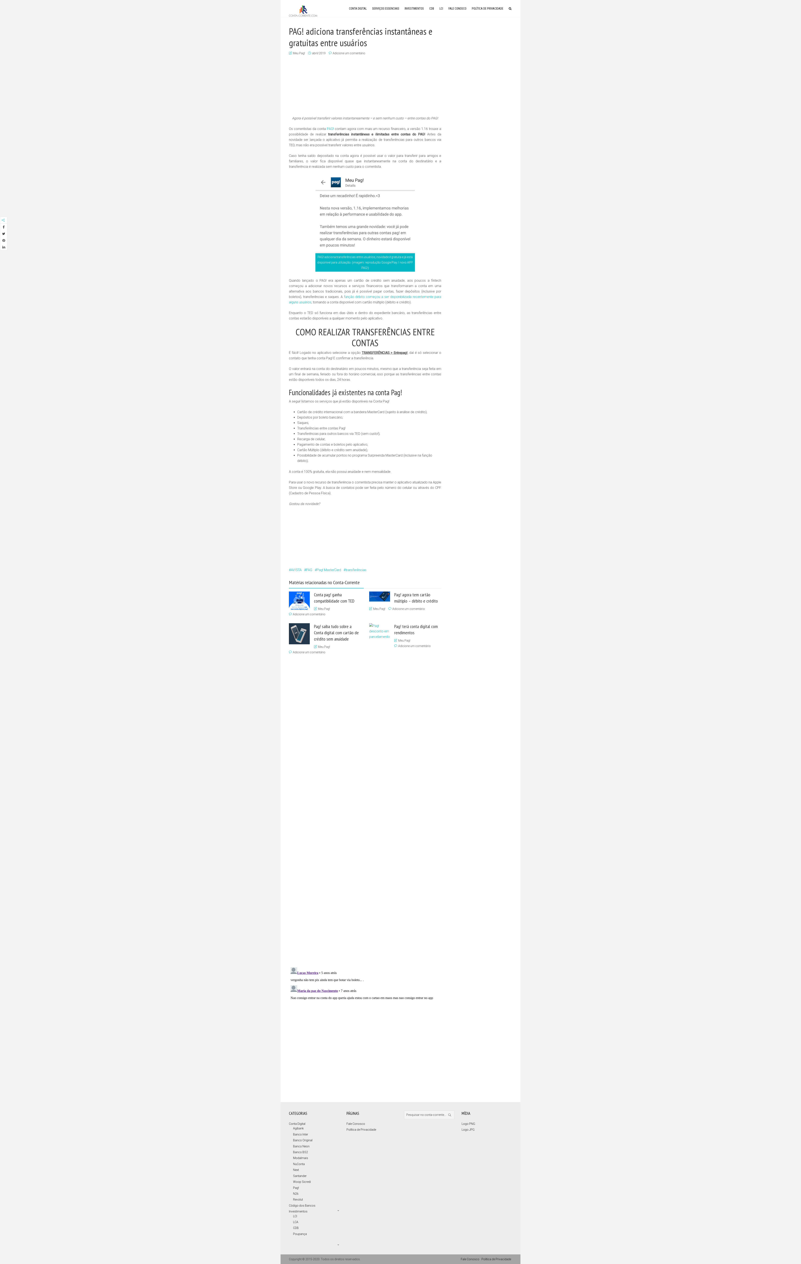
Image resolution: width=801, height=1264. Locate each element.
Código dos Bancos (302, 1205)
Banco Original (302, 1140)
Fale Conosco (457, 8)
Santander (300, 1176)
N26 (295, 1193)
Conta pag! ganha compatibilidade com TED (334, 598)
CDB (431, 8)
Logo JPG (468, 1129)
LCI (441, 8)
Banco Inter (300, 1134)
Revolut (298, 1199)
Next (296, 1170)
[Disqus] (363, 1018)
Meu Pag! (299, 53)
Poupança (300, 1234)
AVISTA (296, 570)
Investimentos (414, 8)
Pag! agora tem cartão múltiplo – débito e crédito (416, 598)
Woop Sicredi (302, 1181)
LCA (295, 1222)
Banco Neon (301, 1146)
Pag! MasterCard (329, 570)
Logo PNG (468, 1123)
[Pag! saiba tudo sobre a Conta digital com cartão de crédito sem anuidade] (299, 633)
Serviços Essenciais (385, 8)
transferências (355, 570)
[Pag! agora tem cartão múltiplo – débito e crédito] (379, 597)
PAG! (330, 129)
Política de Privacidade (487, 8)
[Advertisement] (365, 86)
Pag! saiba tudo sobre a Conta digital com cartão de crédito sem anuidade (336, 632)
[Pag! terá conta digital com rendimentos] (379, 779)
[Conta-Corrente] (303, 10)
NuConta (299, 1164)
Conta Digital (358, 8)
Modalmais (300, 1158)
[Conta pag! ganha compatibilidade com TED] (299, 601)
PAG (309, 570)
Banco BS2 (300, 1152)
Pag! (296, 1188)
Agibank (298, 1128)
